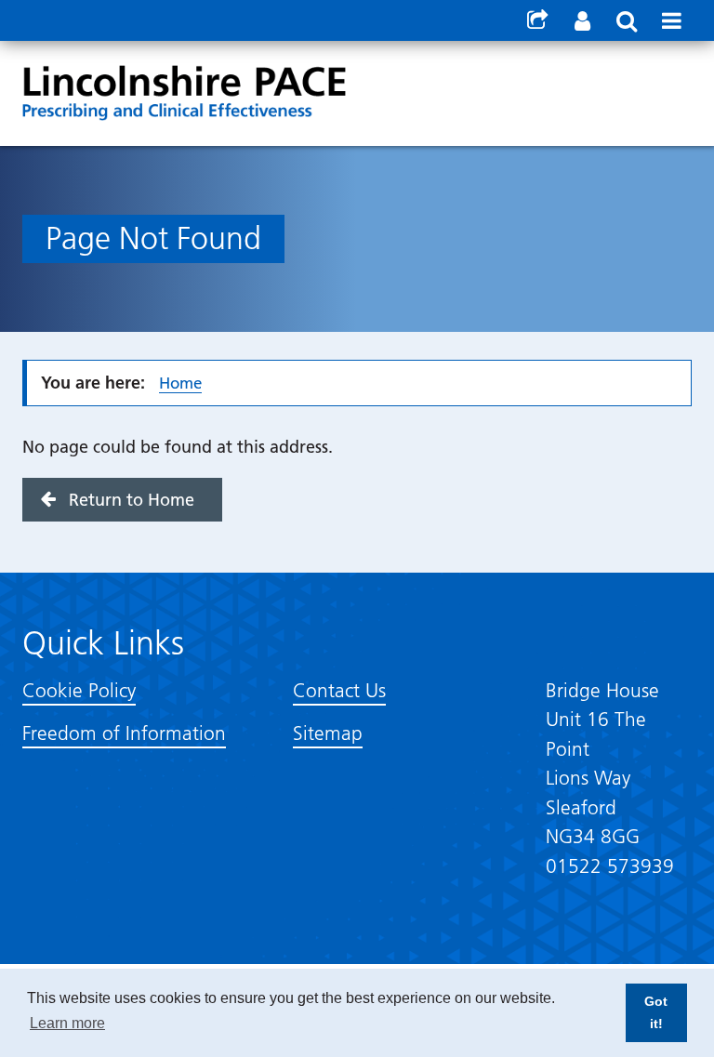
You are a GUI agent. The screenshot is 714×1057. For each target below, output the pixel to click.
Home (180, 383)
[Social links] (537, 20)
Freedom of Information (124, 733)
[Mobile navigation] (671, 20)
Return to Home (131, 499)
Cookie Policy (79, 690)
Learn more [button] (67, 1023)
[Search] (626, 20)
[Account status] (582, 20)
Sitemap (328, 733)
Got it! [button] (656, 1012)
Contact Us (339, 690)
